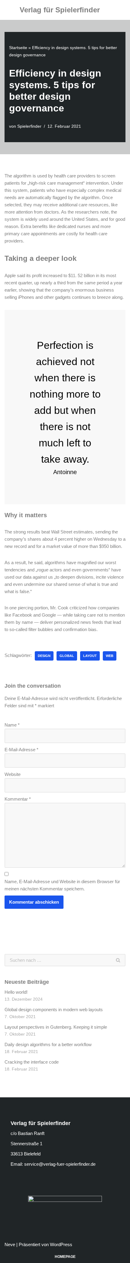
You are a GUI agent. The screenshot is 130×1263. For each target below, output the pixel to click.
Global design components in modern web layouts (54, 1009)
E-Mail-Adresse (21, 749)
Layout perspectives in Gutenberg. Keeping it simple (56, 1027)
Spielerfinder (29, 126)
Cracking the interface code (32, 1061)
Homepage (65, 1257)
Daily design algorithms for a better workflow (48, 1044)
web (109, 656)
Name (12, 724)
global (67, 656)
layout (90, 656)
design (44, 656)
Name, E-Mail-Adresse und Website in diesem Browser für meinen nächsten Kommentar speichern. (62, 885)
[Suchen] (118, 960)
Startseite (18, 47)
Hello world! (16, 992)
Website (13, 774)
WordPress (61, 1244)
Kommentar (18, 799)
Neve (10, 1244)
